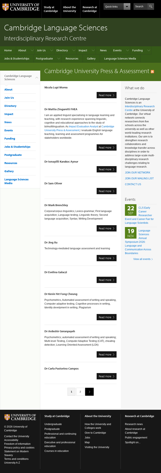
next (89, 392)
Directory (62, 50)
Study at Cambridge (51, 9)
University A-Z (12, 462)
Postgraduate (44, 58)
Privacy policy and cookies (19, 447)
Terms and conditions (16, 458)
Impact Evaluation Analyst (83, 126)
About (22, 50)
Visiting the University (97, 447)
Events (117, 50)
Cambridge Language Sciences (18, 77)
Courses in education (56, 451)
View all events (142, 259)
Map (87, 442)
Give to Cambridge (95, 432)
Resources (72, 58)
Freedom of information (17, 443)
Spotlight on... (132, 442)
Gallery (91, 58)
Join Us (41, 50)
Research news (134, 424)
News (103, 50)
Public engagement (136, 437)
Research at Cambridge (90, 9)
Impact (83, 50)
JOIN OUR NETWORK (137, 172)
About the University (69, 9)
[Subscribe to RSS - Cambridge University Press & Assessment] (152, 71)
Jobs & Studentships (16, 58)
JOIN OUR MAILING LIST (139, 178)
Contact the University (16, 436)
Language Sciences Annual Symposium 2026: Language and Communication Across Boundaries (138, 242)
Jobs (87, 437)
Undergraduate (53, 424)
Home (8, 50)
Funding (137, 50)
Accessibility (11, 440)
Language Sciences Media (120, 58)
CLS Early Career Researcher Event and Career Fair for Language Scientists (139, 215)
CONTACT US (133, 184)
